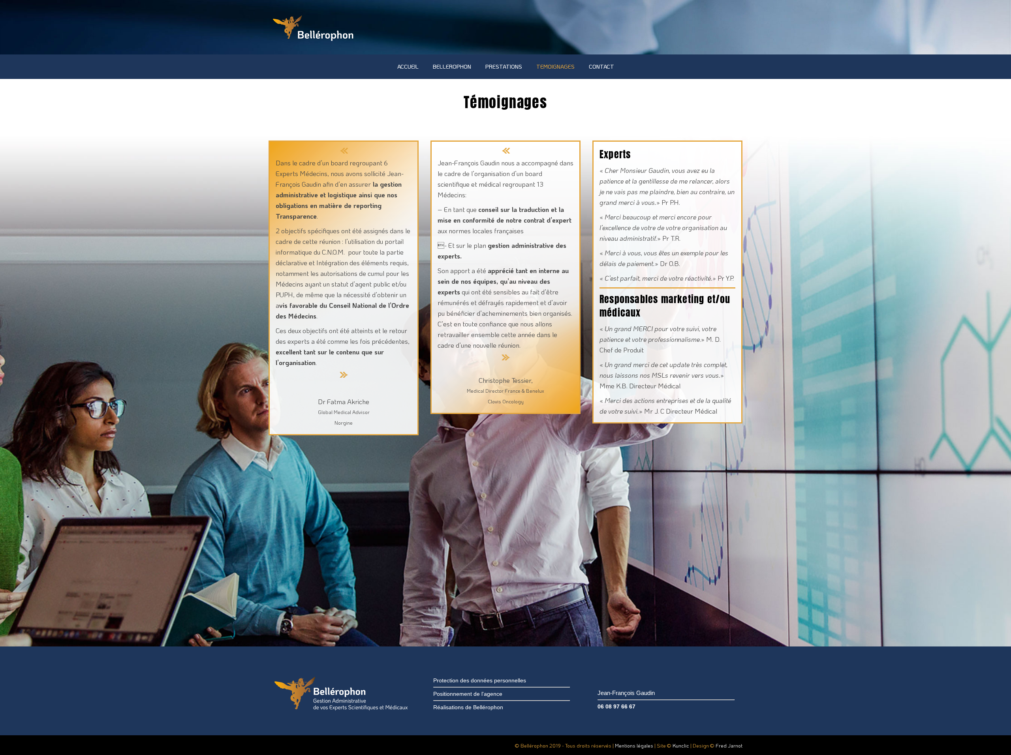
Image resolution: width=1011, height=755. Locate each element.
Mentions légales (634, 745)
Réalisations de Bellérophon (468, 707)
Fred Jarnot (729, 745)
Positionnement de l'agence (467, 694)
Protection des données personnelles (479, 680)
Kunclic (681, 745)
